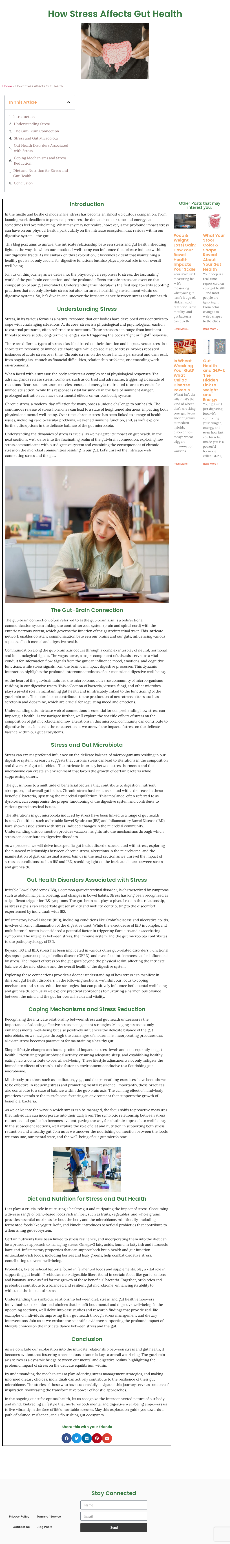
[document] (115, 772)
